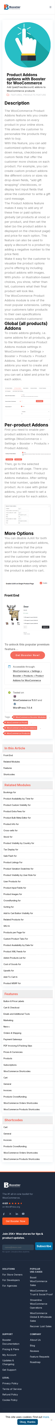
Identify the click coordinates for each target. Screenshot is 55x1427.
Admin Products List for (15, 958)
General (7, 1084)
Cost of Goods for (12, 964)
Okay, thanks (27, 1421)
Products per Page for (14, 932)
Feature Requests (39, 1356)
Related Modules (12, 761)
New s (7, 1026)
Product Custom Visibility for (17, 805)
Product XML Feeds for (15, 951)
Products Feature (34, 94)
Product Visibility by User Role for (20, 875)
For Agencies (9, 1285)
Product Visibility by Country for (19, 843)
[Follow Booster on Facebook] (3, 1213)
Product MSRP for (12, 983)
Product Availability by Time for (19, 798)
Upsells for (9, 970)
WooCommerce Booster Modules (31, 717)
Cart (5, 1077)
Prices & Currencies (13, 1052)
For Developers (11, 1280)
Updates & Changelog (8, 1362)
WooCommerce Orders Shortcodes (21, 1103)
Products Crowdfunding (15, 1096)
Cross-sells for (11, 830)
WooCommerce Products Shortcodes (22, 1109)
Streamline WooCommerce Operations (38, 1304)
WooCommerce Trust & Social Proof (41, 1292)
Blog (32, 1345)
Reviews (34, 1351)
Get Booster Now (15, 1221)
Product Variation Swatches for (18, 868)
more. (46, 1417)
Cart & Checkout (11, 1007)
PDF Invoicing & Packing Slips (18, 1045)
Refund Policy (10, 1394)
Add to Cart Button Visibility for (18, 913)
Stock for (8, 837)
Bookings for (10, 792)
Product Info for (11, 824)
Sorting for (9, 907)
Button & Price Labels (14, 1001)
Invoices (8, 1090)
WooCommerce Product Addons (21, 728)
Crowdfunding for (12, 900)
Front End (8, 755)
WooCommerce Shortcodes (17, 1071)
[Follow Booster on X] (10, 1213)
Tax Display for (11, 849)
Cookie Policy (9, 1400)
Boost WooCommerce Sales (38, 1281)
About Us (35, 1339)
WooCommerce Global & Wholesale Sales (41, 1317)
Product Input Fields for (15, 888)
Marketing (8, 1020)
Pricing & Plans (10, 1349)
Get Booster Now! (28, 655)
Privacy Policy (10, 1383)
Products (8, 1058)
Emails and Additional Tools (17, 1014)
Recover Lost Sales (40, 1326)
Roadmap (35, 1362)
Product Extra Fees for (14, 811)
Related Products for (14, 919)
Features (16, 94)
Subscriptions (10, 1065)
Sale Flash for (10, 856)
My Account (9, 1354)
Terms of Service (12, 1389)
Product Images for (13, 894)
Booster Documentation (10, 1341)
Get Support (9, 1369)
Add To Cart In (10, 977)
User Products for (12, 881)
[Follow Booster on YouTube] (23, 1213)
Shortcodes (9, 774)
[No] (51, 1419)
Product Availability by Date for (18, 945)
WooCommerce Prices (17, 722)
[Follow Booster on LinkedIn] (16, 1213)
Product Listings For (13, 862)
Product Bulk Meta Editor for (17, 818)
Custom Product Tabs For (16, 939)
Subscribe (44, 1246)
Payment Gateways (13, 1039)
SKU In (7, 926)
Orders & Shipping (12, 1033)
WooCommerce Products (18, 733)
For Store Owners (12, 1274)
